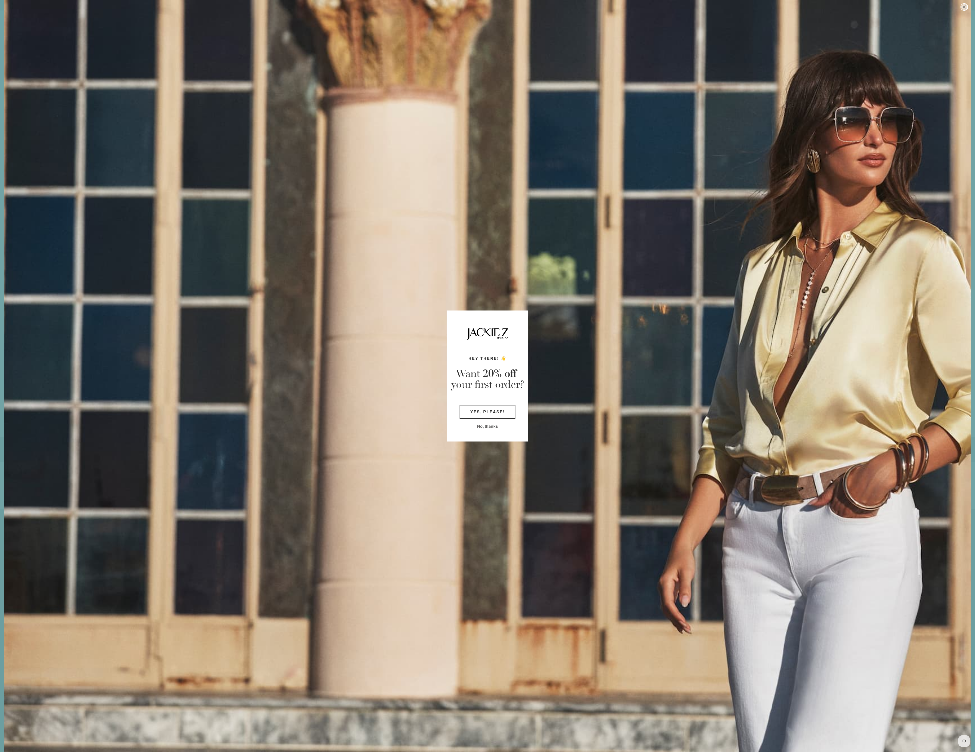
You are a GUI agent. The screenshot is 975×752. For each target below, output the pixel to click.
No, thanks (487, 426)
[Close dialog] (964, 7)
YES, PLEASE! (487, 412)
